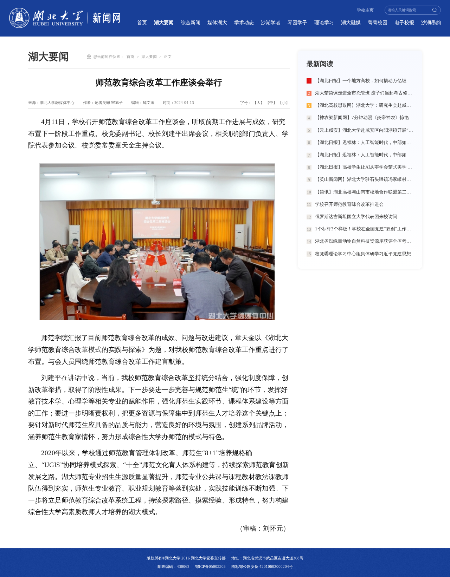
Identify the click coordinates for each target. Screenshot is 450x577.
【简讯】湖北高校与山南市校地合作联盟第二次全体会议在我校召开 (364, 192)
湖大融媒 (351, 22)
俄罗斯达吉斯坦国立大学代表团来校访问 (356, 216)
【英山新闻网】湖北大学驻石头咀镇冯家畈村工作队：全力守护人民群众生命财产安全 (364, 179)
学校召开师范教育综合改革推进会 (349, 204)
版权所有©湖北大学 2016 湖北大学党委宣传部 (186, 558)
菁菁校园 (377, 22)
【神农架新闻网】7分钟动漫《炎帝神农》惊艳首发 (364, 117)
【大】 (258, 102)
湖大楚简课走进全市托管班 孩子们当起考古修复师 (364, 93)
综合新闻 (190, 22)
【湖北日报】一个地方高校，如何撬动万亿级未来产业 (364, 80)
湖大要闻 (164, 22)
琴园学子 (297, 22)
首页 (142, 22)
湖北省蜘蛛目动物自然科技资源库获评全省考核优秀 (364, 241)
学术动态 (244, 22)
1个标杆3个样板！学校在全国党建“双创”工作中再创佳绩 (364, 229)
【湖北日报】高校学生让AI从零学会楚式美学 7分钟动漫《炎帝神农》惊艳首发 (364, 167)
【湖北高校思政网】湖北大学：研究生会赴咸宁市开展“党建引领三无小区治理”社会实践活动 (364, 105)
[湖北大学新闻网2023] (65, 18)
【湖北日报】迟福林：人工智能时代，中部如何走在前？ (364, 142)
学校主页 (365, 10)
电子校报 (404, 22)
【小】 (284, 102)
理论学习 (324, 22)
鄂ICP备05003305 (210, 566)
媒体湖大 (217, 22)
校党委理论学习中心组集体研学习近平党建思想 (363, 253)
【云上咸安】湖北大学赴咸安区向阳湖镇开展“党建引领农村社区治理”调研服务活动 (364, 130)
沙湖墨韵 (431, 22)
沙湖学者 (271, 22)
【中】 (271, 102)
